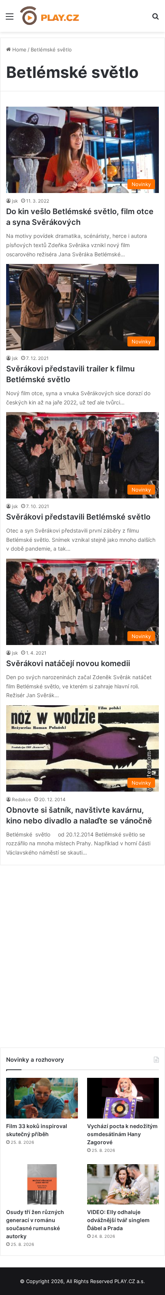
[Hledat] (155, 19)
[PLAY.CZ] (50, 15)
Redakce (21, 799)
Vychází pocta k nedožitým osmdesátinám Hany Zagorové (122, 1134)
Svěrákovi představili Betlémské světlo (78, 516)
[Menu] (9, 19)
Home (18, 49)
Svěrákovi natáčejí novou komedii (68, 663)
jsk (15, 201)
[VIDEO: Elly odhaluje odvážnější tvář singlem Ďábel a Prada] (123, 1184)
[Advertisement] (82, 953)
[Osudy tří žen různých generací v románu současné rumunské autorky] (42, 1184)
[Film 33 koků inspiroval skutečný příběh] (42, 1098)
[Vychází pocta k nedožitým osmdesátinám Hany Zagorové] (123, 1098)
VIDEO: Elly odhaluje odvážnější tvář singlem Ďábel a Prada (118, 1220)
